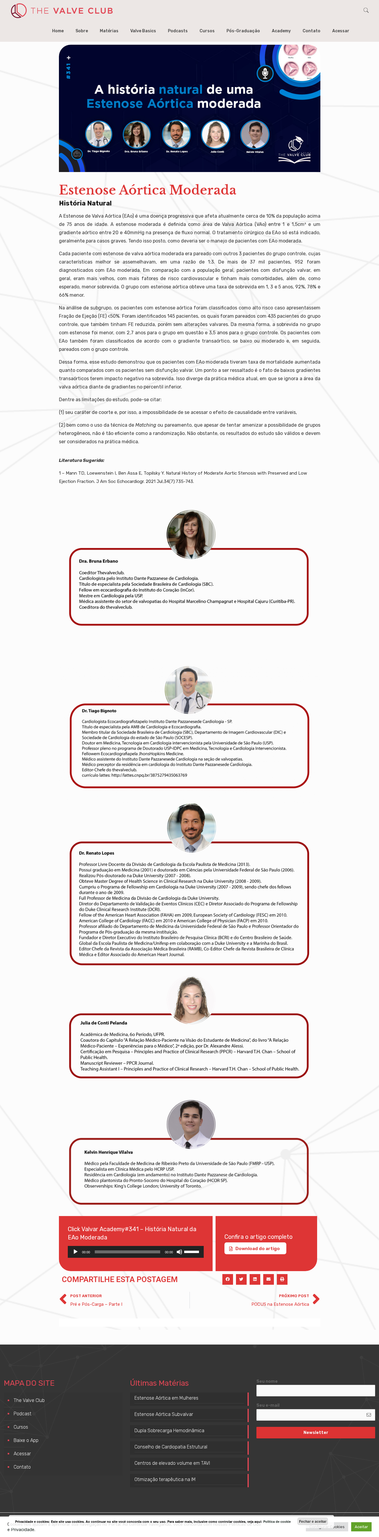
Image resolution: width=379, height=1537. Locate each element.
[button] (227, 1279)
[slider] (192, 1251)
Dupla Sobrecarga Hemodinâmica (169, 1430)
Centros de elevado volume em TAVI (172, 1463)
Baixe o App (26, 1440)
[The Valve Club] (61, 10)
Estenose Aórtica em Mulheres (166, 1398)
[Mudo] (179, 1252)
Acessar (22, 1453)
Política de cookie (277, 1521)
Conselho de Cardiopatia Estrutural (170, 1447)
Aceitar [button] (361, 1527)
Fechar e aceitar (313, 1521)
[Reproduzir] (75, 1252)
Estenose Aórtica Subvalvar (163, 1414)
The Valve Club (29, 1400)
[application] (136, 1252)
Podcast (22, 1413)
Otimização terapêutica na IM (165, 1479)
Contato (22, 1467)
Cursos (21, 1427)
